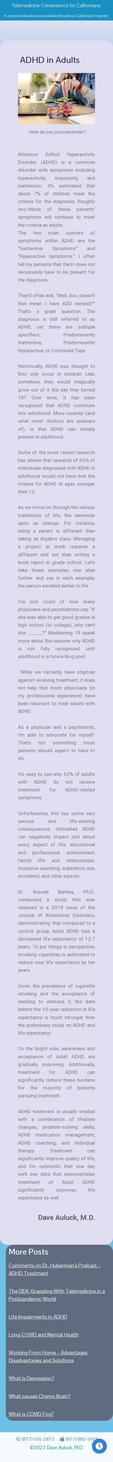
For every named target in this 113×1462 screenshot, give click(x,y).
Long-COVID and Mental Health (44, 1334)
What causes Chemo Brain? (39, 1396)
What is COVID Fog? (31, 1414)
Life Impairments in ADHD (38, 1316)
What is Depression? (31, 1378)
